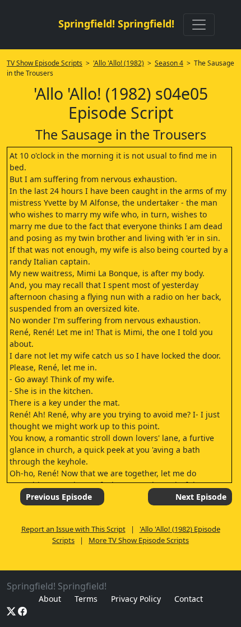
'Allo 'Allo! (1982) (118, 63)
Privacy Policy (136, 598)
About (50, 598)
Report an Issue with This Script (73, 529)
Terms (86, 598)
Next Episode (200, 496)
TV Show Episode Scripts (44, 63)
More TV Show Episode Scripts (139, 540)
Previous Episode (59, 496)
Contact (188, 598)
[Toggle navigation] (199, 24)
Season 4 (169, 63)
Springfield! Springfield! (116, 23)
